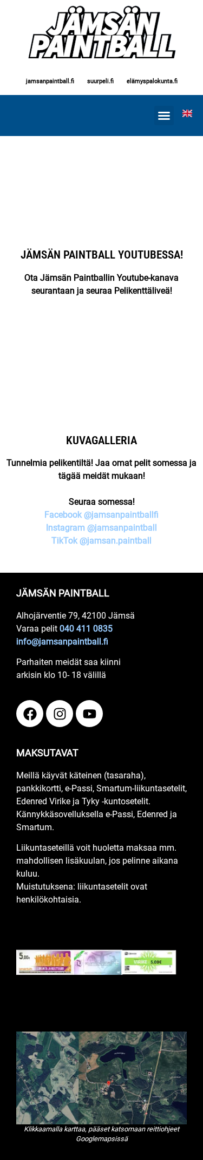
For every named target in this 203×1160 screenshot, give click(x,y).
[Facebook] (29, 713)
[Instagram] (59, 713)
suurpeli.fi (100, 81)
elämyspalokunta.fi (152, 81)
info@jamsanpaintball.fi (62, 641)
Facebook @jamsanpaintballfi (101, 515)
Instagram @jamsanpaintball (101, 528)
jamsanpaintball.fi (50, 81)
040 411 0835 (86, 628)
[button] (164, 115)
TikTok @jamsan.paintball (101, 540)
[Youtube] (89, 713)
